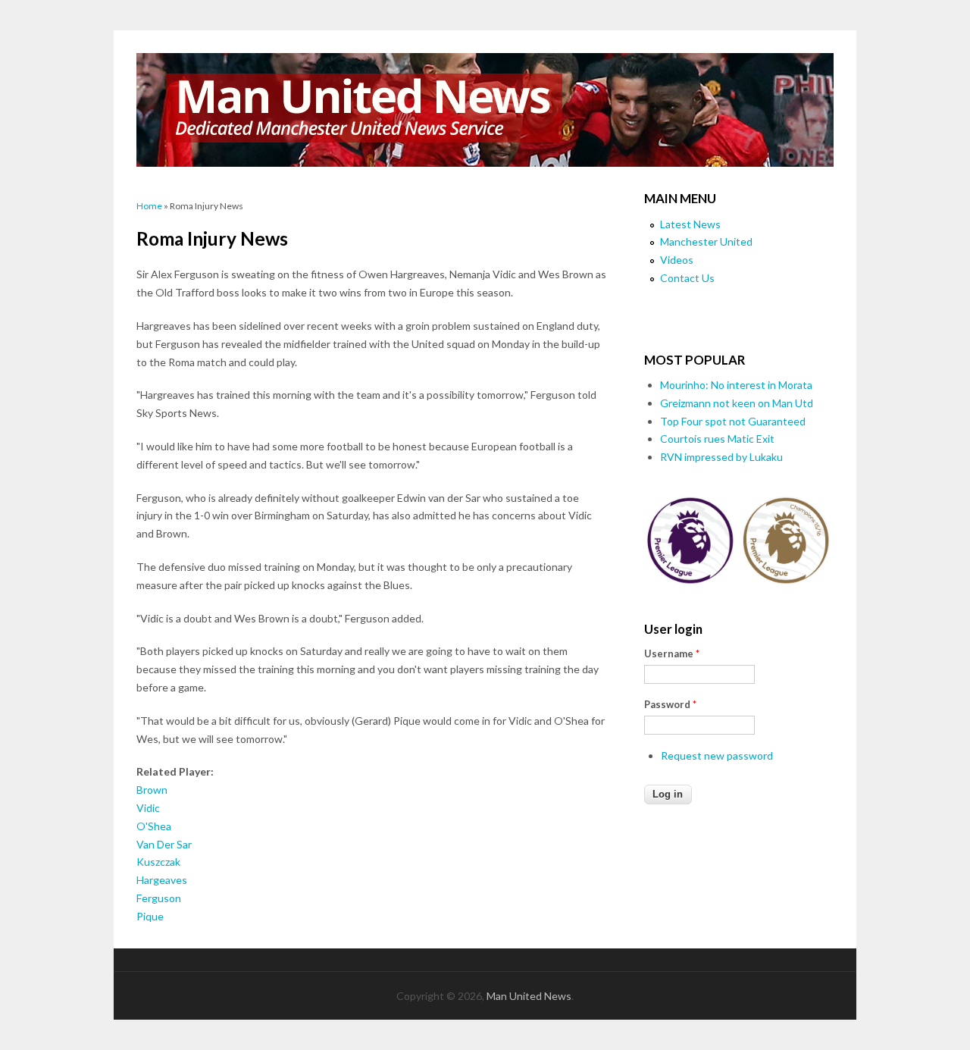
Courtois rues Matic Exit (717, 438)
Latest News (690, 224)
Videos (676, 259)
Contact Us (687, 277)
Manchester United (706, 241)
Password (670, 704)
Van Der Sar (164, 844)
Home (149, 206)
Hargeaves (161, 879)
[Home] (485, 110)
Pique (150, 916)
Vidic (148, 807)
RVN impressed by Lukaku (721, 456)
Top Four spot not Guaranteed (733, 421)
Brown (151, 789)
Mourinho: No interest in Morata (736, 384)
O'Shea (153, 826)
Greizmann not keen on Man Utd (736, 402)
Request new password (717, 755)
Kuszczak (158, 861)
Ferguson (158, 898)
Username (671, 653)
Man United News (529, 995)
